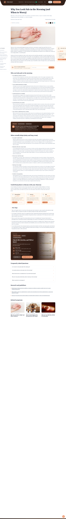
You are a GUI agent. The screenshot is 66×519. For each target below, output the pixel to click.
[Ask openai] (52, 23)
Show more (22, 200)
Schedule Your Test (26, 256)
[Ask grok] (50, 23)
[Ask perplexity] (54, 23)
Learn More (16, 256)
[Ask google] (48, 23)
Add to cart (15, 202)
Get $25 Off (51, 67)
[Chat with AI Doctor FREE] (63, 516)
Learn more (20, 202)
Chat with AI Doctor (47, 126)
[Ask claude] (46, 23)
